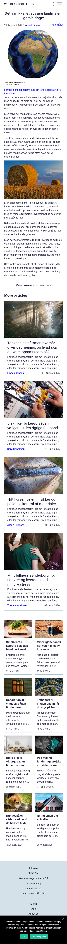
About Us (33, 913)
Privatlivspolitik (39, 936)
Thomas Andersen (17, 605)
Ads (33, 908)
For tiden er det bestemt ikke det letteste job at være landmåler (32, 91)
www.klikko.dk (36, 893)
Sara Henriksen (16, 449)
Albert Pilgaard (33, 25)
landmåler (57, 24)
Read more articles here (33, 285)
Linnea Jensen (15, 373)
